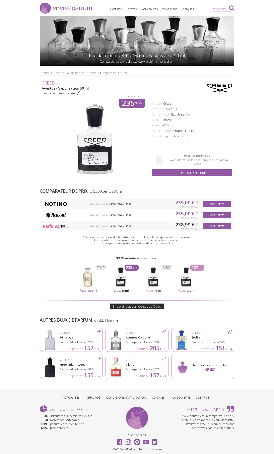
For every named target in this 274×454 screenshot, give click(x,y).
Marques (187, 9)
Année (156, 125)
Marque (157, 103)
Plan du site (180, 397)
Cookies (158, 397)
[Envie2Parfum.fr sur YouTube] (146, 441)
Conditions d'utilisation (126, 397)
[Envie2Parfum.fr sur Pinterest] (137, 441)
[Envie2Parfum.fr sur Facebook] (119, 441)
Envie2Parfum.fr (66, 9)
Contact (202, 397)
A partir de (132, 96)
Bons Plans (170, 9)
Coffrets (131, 9)
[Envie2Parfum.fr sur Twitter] (154, 441)
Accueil (45, 73)
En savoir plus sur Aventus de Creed (137, 306)
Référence (158, 109)
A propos (93, 397)
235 (132, 103)
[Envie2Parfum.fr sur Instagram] (128, 441)
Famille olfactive (162, 131)
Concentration (161, 114)
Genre (156, 120)
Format (156, 136)
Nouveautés (149, 9)
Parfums (116, 9)
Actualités (71, 397)
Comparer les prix (192, 173)
